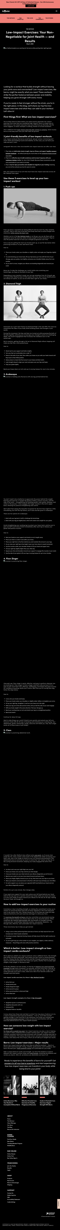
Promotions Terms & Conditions (26, 1225)
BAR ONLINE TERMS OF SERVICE (45, 1225)
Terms (13, 1225)
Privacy (26, 1224)
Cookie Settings (11, 1202)
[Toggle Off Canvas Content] (56, 11)
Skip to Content (17, 6)
